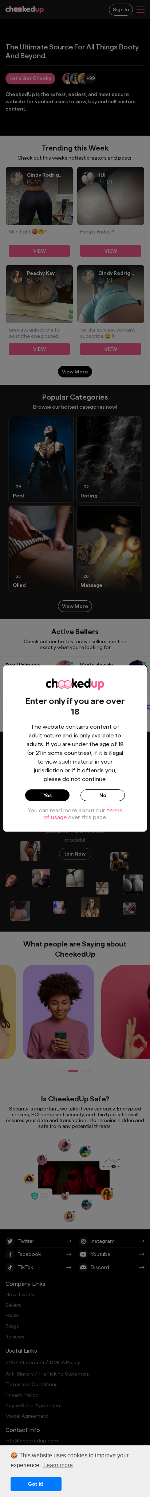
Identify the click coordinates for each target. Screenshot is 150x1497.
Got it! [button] (36, 1484)
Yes (47, 795)
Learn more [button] (58, 1465)
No (102, 795)
